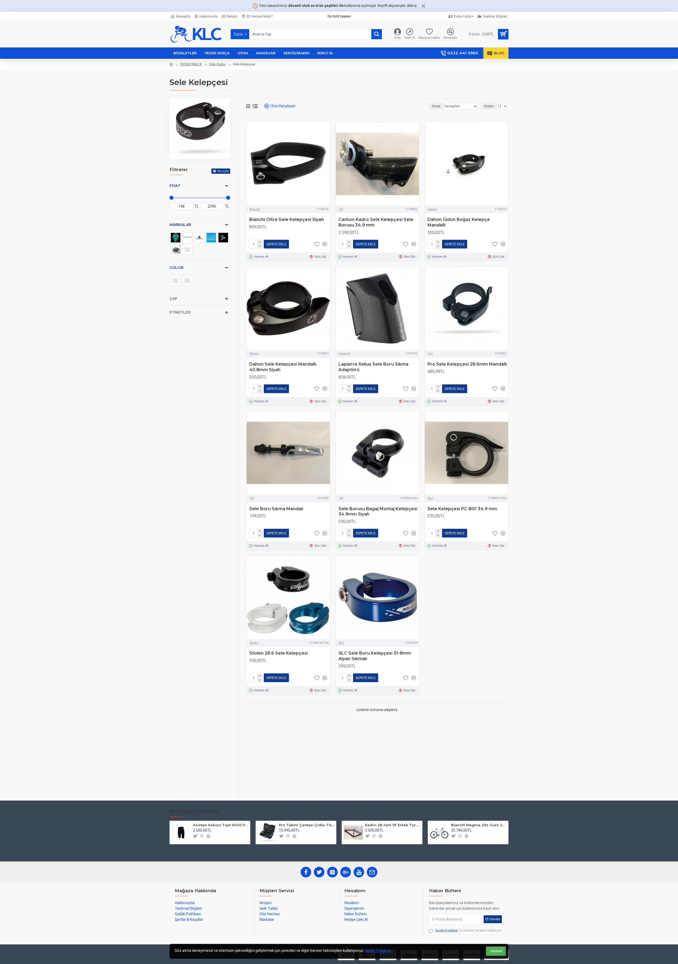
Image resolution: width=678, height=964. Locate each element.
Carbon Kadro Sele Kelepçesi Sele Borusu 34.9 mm (375, 222)
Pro (430, 353)
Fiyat (175, 185)
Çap (173, 298)
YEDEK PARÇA (191, 64)
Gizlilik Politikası (378, 950)
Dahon (432, 209)
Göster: (489, 106)
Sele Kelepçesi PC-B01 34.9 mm (462, 508)
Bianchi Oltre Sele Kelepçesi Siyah (286, 219)
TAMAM (496, 951)
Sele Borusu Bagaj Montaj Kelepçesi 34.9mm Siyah (377, 511)
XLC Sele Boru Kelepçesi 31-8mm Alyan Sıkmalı (374, 656)
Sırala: (436, 106)
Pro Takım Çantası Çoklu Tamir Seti (306, 825)
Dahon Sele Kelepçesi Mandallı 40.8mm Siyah (282, 367)
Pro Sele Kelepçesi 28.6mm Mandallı (467, 364)
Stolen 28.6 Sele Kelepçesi (278, 653)
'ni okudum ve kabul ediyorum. (468, 930)
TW (341, 209)
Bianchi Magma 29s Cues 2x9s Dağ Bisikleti (478, 825)
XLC (430, 498)
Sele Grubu (217, 64)
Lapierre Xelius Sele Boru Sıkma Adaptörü (373, 367)
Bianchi (254, 209)
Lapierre (344, 353)
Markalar (180, 224)
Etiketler (180, 312)
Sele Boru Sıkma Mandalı (276, 508)
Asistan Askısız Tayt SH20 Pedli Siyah (220, 825)
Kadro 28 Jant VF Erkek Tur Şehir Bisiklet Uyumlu (392, 825)
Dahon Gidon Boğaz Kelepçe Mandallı (458, 222)
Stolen (253, 643)
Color (177, 267)
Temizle (223, 171)
